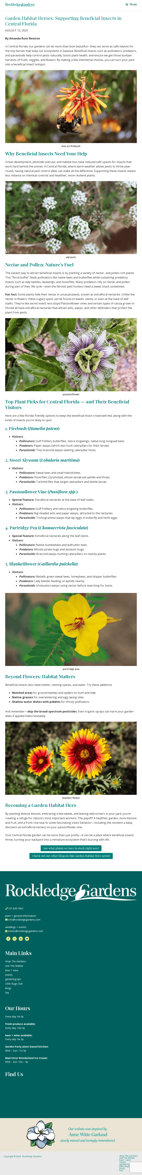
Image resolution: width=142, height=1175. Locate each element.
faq (7, 992)
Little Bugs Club (14, 983)
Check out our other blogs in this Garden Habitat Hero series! (71, 856)
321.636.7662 (15, 908)
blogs (8, 988)
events (9, 974)
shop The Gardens (15, 961)
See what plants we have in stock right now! (71, 848)
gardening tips (13, 979)
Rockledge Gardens (32, 1156)
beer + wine (11, 970)
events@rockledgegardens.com (25, 931)
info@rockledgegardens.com (24, 919)
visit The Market (14, 965)
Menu (133, 4)
